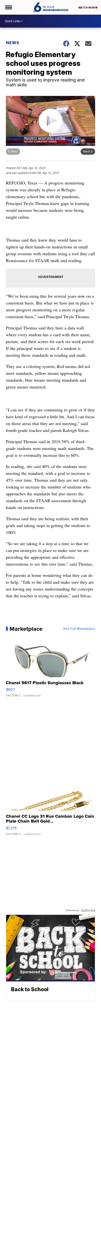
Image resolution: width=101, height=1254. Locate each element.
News (12, 42)
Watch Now (86, 7)
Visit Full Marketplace (79, 629)
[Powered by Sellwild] (88, 910)
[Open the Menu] (8, 7)
